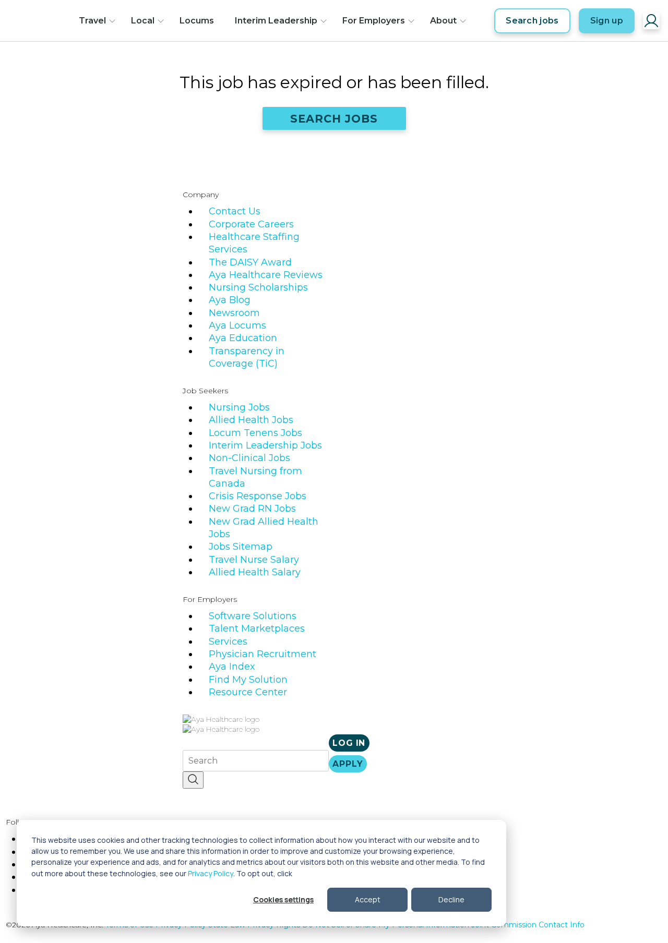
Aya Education (243, 338)
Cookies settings (283, 899)
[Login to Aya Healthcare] (651, 21)
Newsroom (234, 313)
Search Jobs (334, 118)
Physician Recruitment (262, 654)
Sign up (606, 21)
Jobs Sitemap (240, 546)
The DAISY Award (250, 262)
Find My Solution (248, 679)
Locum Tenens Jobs (255, 433)
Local (142, 21)
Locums (197, 21)
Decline (451, 899)
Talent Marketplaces (257, 628)
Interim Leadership (276, 21)
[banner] (38, 20)
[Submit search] (193, 780)
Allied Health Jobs (251, 420)
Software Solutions (252, 616)
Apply (347, 764)
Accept (367, 899)
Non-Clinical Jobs (249, 458)
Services (228, 641)
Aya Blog (229, 300)
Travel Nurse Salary (254, 559)
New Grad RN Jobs (252, 508)
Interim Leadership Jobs (265, 445)
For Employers (373, 21)
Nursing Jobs (239, 407)
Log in (348, 743)
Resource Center (248, 692)
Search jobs (532, 21)
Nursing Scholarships (258, 287)
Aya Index (232, 666)
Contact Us (234, 211)
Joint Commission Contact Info (527, 924)
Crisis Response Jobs (257, 496)
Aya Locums (237, 325)
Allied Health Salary (255, 572)
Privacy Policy (210, 873)
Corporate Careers (251, 224)
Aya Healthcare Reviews (266, 275)
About (443, 21)
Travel (92, 21)
